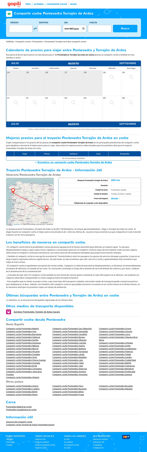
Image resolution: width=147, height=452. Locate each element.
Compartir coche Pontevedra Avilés (114, 345)
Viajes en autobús (42, 442)
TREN (28, 4)
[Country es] (126, 437)
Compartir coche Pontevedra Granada (23, 363)
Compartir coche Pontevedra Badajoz (69, 348)
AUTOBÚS (39, 4)
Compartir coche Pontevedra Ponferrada (117, 371)
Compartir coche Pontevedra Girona (115, 328)
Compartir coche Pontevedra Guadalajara (117, 348)
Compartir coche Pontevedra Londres (22, 388)
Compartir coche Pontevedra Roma (21, 394)
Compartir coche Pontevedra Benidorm (116, 368)
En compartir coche (71, 445)
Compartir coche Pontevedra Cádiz (68, 363)
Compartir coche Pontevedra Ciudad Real (117, 360)
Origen (14, 22)
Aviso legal (10, 442)
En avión (67, 448)
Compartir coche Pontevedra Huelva (68, 345)
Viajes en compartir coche (45, 445)
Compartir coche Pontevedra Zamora (115, 374)
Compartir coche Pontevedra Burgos (68, 337)
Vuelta (93, 22)
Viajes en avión (41, 448)
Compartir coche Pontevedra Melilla (115, 363)
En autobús (68, 442)
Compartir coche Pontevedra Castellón (69, 334)
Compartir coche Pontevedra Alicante (23, 351)
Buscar (125, 28)
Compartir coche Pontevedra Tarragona (70, 351)
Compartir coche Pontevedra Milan (68, 391)
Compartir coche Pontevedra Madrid (22, 328)
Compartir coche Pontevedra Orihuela (116, 343)
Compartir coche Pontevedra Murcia (22, 348)
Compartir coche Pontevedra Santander (70, 331)
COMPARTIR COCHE (57, 4)
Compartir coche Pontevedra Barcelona (23, 334)
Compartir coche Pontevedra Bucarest (69, 388)
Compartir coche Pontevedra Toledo (115, 354)
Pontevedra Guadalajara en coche (21, 409)
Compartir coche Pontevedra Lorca (114, 334)
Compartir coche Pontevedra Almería (22, 377)
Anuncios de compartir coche (19, 421)
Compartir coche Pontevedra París (67, 386)
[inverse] (35, 28)
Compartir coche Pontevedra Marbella (69, 357)
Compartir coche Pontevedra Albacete (69, 340)
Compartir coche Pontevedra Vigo (21, 331)
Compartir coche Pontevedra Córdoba (23, 354)
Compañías (97, 445)
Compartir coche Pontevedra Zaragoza (23, 343)
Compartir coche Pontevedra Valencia (23, 337)
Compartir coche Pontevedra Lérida (68, 354)
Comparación (98, 448)
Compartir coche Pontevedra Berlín (21, 391)
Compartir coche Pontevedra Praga (68, 394)
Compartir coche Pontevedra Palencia (116, 351)
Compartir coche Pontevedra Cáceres (115, 331)
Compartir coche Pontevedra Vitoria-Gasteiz (26, 360)
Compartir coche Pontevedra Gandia (115, 357)
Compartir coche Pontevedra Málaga (22, 345)
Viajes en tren (40, 439)
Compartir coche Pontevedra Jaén (67, 365)
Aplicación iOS (98, 442)
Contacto (9, 439)
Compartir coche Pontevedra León (67, 360)
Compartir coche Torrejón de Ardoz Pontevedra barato (30, 424)
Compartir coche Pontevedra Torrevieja (69, 374)
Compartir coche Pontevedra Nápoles (116, 388)
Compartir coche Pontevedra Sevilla (22, 340)
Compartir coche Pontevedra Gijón (21, 357)
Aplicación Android (100, 439)
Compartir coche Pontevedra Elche (21, 365)
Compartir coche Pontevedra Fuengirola (117, 365)
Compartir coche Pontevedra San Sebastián (72, 328)
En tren (66, 439)
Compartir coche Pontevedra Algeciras (69, 368)
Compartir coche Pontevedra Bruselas (116, 386)
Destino (43, 22)
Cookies (9, 445)
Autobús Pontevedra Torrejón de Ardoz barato (37, 311)
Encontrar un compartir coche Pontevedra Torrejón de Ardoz (74, 162)
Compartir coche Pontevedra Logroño (69, 343)
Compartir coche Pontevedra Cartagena (24, 368)
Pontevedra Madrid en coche (19, 406)
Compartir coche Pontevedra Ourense (69, 371)
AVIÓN (73, 4)
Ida (66, 22)
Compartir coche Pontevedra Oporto (22, 386)
